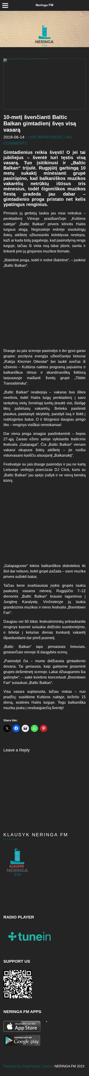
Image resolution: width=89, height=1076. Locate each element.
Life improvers (45, 137)
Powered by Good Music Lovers (27, 1066)
